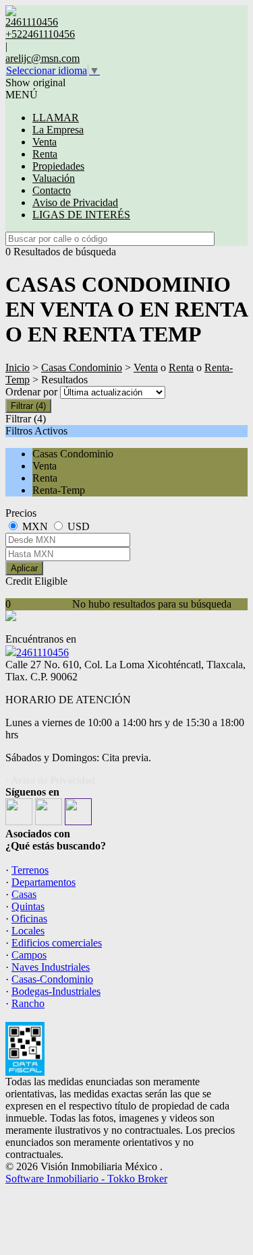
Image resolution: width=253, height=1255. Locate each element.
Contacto (51, 190)
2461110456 (42, 652)
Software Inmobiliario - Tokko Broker (86, 1178)
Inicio (17, 367)
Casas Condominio (81, 367)
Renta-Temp (58, 490)
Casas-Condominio (52, 979)
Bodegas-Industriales (56, 991)
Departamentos (43, 882)
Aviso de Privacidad (75, 202)
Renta (44, 154)
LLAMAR (55, 117)
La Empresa (58, 129)
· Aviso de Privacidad (50, 780)
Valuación (53, 178)
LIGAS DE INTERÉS (81, 214)
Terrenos (30, 870)
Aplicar (24, 568)
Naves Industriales (50, 967)
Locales (28, 930)
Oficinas (29, 918)
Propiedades (58, 166)
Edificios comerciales (56, 942)
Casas (23, 894)
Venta (44, 142)
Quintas (28, 906)
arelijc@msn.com (42, 58)
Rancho (28, 1003)
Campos (29, 955)
